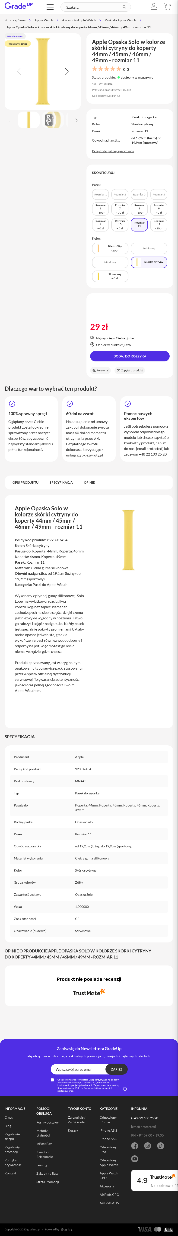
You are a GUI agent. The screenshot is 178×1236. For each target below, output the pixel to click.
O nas (9, 1117)
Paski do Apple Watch (120, 20)
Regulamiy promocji (12, 1149)
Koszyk (73, 1130)
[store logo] (19, 5)
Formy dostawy (47, 1122)
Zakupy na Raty (47, 1173)
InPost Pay (44, 1144)
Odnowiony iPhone (108, 1119)
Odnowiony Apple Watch (109, 1162)
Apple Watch (44, 20)
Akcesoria (107, 1186)
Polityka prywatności (13, 1162)
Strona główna (15, 20)
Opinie (89, 482)
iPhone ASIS (108, 1130)
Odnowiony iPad (108, 1149)
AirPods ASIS (109, 1203)
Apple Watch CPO (109, 1175)
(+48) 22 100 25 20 (144, 1118)
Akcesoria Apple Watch (79, 20)
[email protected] (149, 448)
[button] (154, 6)
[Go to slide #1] (29, 120)
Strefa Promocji (47, 1182)
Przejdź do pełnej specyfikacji (113, 151)
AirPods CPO (109, 1194)
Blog (8, 1126)
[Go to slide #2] (53, 120)
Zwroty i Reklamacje (44, 1154)
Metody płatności (43, 1133)
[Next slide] (66, 71)
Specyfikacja (61, 482)
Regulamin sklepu (12, 1136)
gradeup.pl (33, 1229)
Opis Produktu (25, 482)
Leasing (41, 1165)
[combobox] (95, 7)
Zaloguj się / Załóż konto (76, 1119)
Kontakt (10, 1173)
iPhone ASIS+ (109, 1139)
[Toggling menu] (50, 7)
